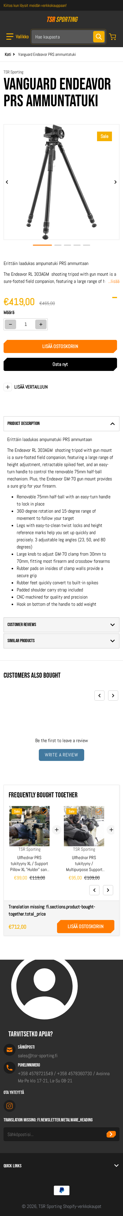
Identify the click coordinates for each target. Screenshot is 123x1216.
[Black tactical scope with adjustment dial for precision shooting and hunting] (57, 245)
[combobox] (68, 37)
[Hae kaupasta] (98, 36)
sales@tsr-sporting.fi (38, 1055)
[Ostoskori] (113, 36)
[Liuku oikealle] (116, 182)
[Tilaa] (111, 1134)
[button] (17, 36)
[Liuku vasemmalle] (7, 182)
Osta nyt (60, 364)
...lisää (113, 281)
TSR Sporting (50, 1206)
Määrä (9, 312)
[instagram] (10, 1106)
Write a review (61, 755)
